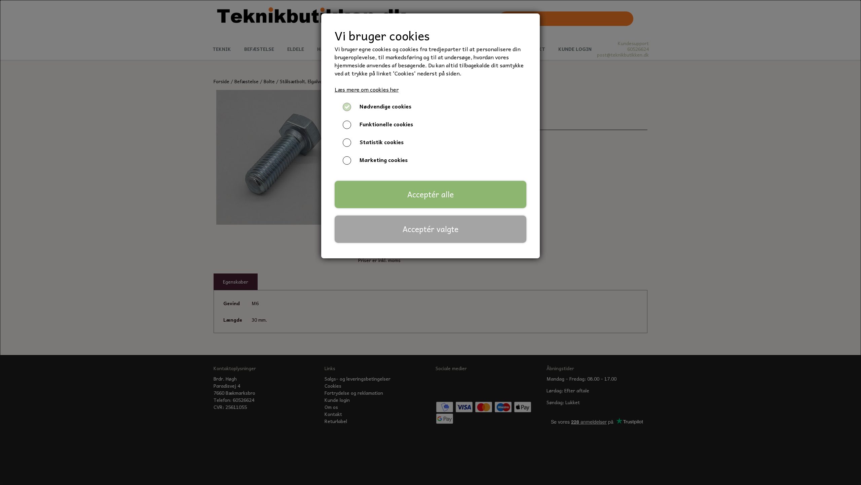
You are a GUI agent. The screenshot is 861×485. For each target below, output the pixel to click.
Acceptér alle (430, 194)
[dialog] (430, 242)
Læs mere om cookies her (367, 89)
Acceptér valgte (430, 229)
